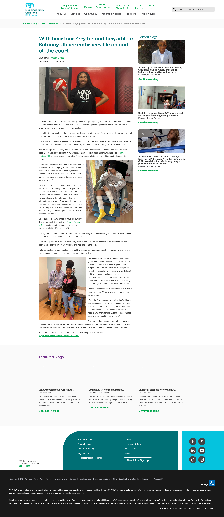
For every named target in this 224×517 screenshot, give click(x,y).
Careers (88, 7)
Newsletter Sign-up (138, 460)
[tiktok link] (192, 459)
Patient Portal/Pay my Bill (103, 7)
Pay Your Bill (84, 453)
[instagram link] (201, 459)
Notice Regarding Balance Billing (105, 479)
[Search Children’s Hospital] (174, 9)
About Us (61, 13)
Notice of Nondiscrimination (57, 479)
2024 (42, 23)
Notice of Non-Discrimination (123, 7)
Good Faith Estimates (127, 479)
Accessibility (159, 479)
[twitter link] (201, 441)
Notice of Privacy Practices (80, 479)
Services (75, 13)
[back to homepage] (20, 23)
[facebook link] (192, 441)
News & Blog (31, 23)
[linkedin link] (192, 450)
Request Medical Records (90, 458)
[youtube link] (201, 450)
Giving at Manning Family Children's (69, 7)
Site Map (28, 479)
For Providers (140, 7)
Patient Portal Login (87, 448)
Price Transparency (144, 479)
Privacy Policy (39, 479)
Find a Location (85, 444)
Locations (131, 13)
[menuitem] (61, 15)
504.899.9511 (24, 466)
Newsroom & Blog (132, 444)
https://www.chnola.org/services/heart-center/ (59, 336)
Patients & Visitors (111, 13)
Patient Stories (57, 58)
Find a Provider (148, 13)
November (54, 23)
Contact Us (151, 7)
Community (90, 13)
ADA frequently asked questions (170, 508)
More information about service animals (199, 508)
